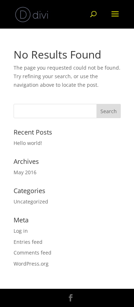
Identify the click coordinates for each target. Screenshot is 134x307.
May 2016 (25, 172)
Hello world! (28, 143)
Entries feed (28, 241)
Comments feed (32, 252)
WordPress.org (31, 263)
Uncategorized (31, 201)
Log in (21, 230)
